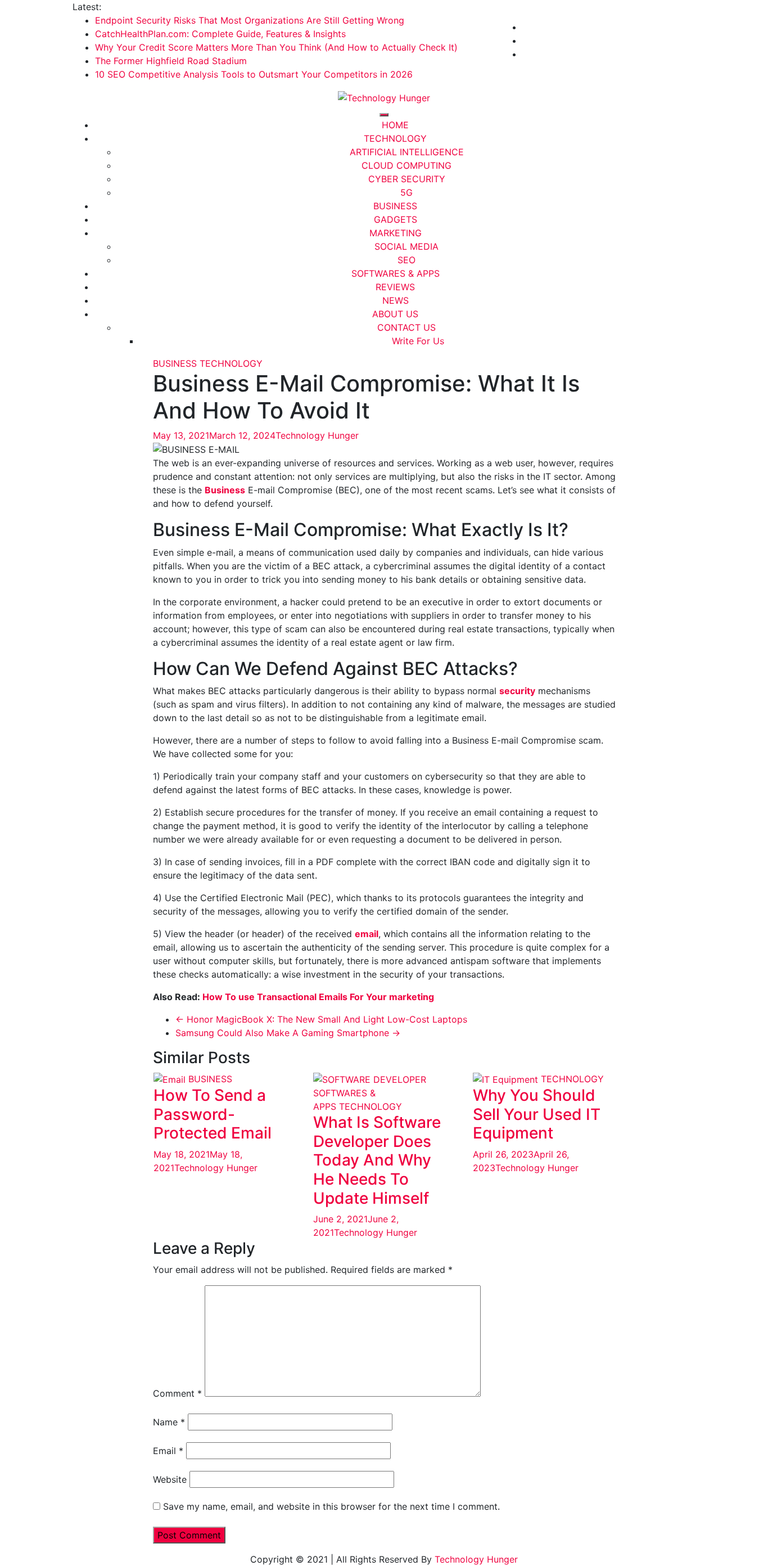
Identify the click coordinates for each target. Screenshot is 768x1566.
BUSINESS (395, 206)
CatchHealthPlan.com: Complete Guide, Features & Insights (220, 33)
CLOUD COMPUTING (406, 165)
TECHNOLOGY (395, 138)
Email (168, 1450)
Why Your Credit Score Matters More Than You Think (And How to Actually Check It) (276, 47)
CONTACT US (406, 327)
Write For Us (418, 340)
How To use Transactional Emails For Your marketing (318, 996)
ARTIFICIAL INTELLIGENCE (407, 152)
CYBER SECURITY (406, 178)
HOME (395, 124)
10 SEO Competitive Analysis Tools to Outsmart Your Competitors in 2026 (254, 74)
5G (406, 192)
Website (170, 1479)
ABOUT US (395, 314)
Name (169, 1422)
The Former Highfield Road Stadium (171, 60)
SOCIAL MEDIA (406, 246)
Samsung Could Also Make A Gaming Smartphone (287, 1032)
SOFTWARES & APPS (395, 273)
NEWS (395, 300)
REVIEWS (395, 286)
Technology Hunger (317, 435)
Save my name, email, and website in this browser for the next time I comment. (331, 1506)
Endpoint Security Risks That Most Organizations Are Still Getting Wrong (249, 20)
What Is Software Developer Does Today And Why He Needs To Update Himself (377, 1160)
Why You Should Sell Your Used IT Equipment (536, 1114)
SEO (406, 260)
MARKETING (395, 232)
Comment (177, 1393)
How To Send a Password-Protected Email (212, 1114)
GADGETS (395, 219)
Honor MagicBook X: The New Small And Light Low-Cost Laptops (321, 1019)
